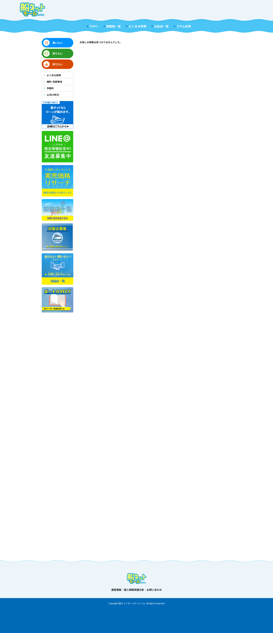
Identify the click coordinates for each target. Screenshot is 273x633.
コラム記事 (183, 26)
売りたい (57, 53)
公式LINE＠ (53, 94)
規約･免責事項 (54, 81)
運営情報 (116, 589)
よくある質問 (137, 26)
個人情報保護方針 (134, 589)
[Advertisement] (195, 9)
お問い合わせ (154, 589)
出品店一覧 (161, 26)
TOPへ (94, 26)
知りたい (57, 64)
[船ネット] (32, 9)
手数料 (50, 88)
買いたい (57, 43)
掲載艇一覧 (113, 26)
